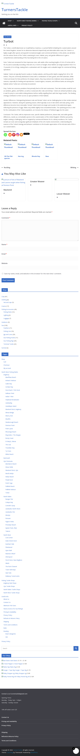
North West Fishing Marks (27, 21)
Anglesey (6, 375)
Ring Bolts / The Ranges (13, 435)
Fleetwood (8, 547)
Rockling (7, 167)
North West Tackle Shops (12, 593)
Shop (10, 21)
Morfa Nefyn (9, 473)
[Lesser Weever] (66, 180)
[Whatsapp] (5, 134)
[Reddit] (10, 134)
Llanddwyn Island (10, 406)
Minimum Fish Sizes (10, 605)
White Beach (9, 454)
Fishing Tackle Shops (50, 21)
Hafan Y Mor (9, 396)
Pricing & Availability (10, 612)
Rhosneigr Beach (10, 432)
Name (4, 244)
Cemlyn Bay (9, 387)
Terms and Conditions (10, 625)
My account (7, 368)
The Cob (8, 445)
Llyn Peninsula (8, 461)
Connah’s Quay (10, 505)
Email (4, 254)
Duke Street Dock (11, 541)
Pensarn (8, 518)
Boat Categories (10, 634)
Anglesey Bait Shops (10, 583)
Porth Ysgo (8, 483)
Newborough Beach (11, 422)
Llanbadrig (8, 403)
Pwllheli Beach (10, 486)
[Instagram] (17, 134)
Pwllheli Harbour (10, 489)
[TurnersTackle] (4, 23)
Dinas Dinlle (9, 467)
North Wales (7, 496)
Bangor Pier (9, 499)
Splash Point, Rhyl (11, 528)
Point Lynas (9, 429)
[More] (21, 134)
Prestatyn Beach (10, 525)
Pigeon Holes (9, 521)
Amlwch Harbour (10, 380)
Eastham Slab (9, 544)
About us (6, 599)
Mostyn (7, 515)
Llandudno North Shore (12, 509)
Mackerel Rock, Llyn (11, 470)
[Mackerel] (13, 180)
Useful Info (12, 25)
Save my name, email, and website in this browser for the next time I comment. (32, 274)
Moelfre (7, 419)
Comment (6, 218)
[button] (13, 20)
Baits (5, 628)
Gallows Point (9, 393)
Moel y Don (9, 416)
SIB (6, 637)
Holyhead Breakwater (12, 400)
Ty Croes (8, 451)
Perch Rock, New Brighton (13, 560)
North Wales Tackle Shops (12, 589)
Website (5, 263)
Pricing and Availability (9, 721)
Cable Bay (8, 384)
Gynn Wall (8, 550)
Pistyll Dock (9, 480)
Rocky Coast (9, 438)
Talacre (7, 531)
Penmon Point (10, 425)
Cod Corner (9, 538)
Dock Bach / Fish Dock (12, 390)
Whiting (73, 167)
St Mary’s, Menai (10, 441)
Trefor (7, 493)
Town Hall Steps (10, 570)
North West (7, 535)
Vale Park (8, 573)
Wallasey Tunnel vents (12, 576)
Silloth (7, 563)
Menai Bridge (9, 412)
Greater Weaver (37, 181)
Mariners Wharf (10, 554)
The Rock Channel (11, 566)
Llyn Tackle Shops (9, 586)
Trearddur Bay (10, 448)
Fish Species (7, 37)
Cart (5, 362)
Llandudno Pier (10, 512)
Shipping (6, 621)
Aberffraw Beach (10, 377)
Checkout (6, 365)
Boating (6, 631)
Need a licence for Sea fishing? (13, 609)
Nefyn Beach (9, 477)
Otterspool (8, 557)
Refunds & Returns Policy (12, 618)
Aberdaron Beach (10, 464)
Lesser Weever (63, 193)
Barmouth (7, 458)
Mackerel (8, 190)
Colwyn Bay (9, 502)
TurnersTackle (15, 9)
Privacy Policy (27, 25)
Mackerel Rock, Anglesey (13, 409)
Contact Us (7, 602)
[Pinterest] (14, 134)
